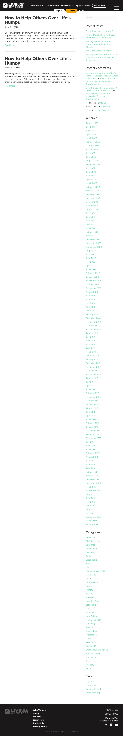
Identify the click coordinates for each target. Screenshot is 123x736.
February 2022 (93, 187)
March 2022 (91, 183)
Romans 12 (91, 646)
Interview (90, 597)
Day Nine (105, 106)
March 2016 (91, 419)
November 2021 (93, 198)
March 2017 (91, 389)
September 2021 (93, 205)
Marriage (90, 612)
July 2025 (90, 153)
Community (91, 548)
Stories (89, 661)
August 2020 (92, 250)
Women (89, 668)
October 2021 (92, 202)
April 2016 (90, 415)
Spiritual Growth (93, 653)
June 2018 (90, 340)
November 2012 (93, 490)
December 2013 (93, 479)
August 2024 (92, 160)
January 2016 (92, 427)
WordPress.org (93, 692)
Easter (89, 563)
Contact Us (38, 723)
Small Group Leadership (97, 649)
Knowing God (92, 601)
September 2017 (93, 374)
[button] (82, 10)
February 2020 (93, 273)
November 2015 (93, 434)
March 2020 (91, 269)
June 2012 (90, 498)
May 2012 (90, 502)
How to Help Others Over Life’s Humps (38, 20)
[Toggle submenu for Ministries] (72, 5)
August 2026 (92, 123)
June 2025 (91, 157)
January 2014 (92, 475)
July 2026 (90, 127)
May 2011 (90, 513)
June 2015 (90, 445)
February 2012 (92, 505)
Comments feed (93, 689)
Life (87, 608)
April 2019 (90, 307)
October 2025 (92, 145)
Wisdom (90, 664)
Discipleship (91, 560)
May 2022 (90, 175)
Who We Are (39, 710)
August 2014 (92, 457)
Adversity (90, 537)
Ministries (38, 716)
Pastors (89, 627)
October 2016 (92, 400)
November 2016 (93, 397)
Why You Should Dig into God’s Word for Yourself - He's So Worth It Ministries (102, 76)
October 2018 (92, 325)
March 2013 (91, 487)
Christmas (90, 544)
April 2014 (90, 468)
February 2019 (92, 310)
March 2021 (91, 228)
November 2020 (93, 243)
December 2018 (93, 318)
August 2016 (92, 408)
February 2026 (93, 142)
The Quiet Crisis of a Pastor (98, 50)
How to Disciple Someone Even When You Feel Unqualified (100, 36)
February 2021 (92, 232)
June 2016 (90, 412)
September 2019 (93, 288)
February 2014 (92, 472)
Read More (10, 45)
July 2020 (90, 254)
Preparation (91, 634)
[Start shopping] (79, 10)
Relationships (92, 642)
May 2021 (90, 220)
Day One (103, 102)
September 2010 (93, 517)
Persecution (91, 631)
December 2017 (93, 363)
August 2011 (91, 509)
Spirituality (91, 657)
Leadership (91, 604)
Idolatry (89, 593)
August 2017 (92, 378)
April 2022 (91, 179)
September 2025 (94, 149)
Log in (89, 681)
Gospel (89, 578)
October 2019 (92, 284)
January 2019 (92, 314)
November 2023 (93, 164)
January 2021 (92, 235)
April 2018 (90, 348)
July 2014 (90, 460)
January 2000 (92, 524)
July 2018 (90, 337)
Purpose (90, 638)
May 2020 (90, 262)
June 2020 (91, 258)
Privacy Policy (40, 726)
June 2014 (90, 464)
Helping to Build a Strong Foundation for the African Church (98, 44)
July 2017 (90, 382)
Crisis (88, 556)
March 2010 (91, 520)
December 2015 (93, 430)
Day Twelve (103, 110)
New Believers (92, 616)
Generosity (91, 574)
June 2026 (91, 130)
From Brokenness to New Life (100, 31)
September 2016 (93, 404)
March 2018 (91, 352)
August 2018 (92, 333)
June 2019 (90, 299)
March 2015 (91, 449)
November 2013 (93, 483)
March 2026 (91, 138)
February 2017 (92, 393)
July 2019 (90, 295)
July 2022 (90, 168)
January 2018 (92, 359)
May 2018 (90, 344)
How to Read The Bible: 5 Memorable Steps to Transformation (101, 81)
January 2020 (92, 277)
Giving (36, 713)
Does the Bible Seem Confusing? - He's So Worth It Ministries (101, 89)
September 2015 (93, 438)
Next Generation (93, 620)
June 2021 (90, 217)
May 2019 (90, 303)
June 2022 (91, 172)
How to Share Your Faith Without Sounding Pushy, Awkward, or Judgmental (101, 57)
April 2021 (90, 224)
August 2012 (92, 494)
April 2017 (90, 385)
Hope (88, 586)
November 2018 (93, 322)
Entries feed (91, 685)
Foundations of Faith (96, 571)
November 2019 (93, 280)
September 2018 (93, 329)
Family (89, 567)
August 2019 (92, 292)
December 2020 (93, 239)
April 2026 (91, 134)
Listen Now (38, 720)
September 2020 (94, 247)
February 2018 (92, 355)
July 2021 (90, 213)
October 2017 (92, 370)
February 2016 (92, 423)
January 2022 (92, 190)
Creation (90, 552)
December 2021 (93, 194)
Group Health (92, 582)
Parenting (90, 623)
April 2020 (91, 265)
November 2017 (93, 367)
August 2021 (92, 209)
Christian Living (93, 541)
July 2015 (90, 442)
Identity (89, 589)
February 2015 (92, 453)
